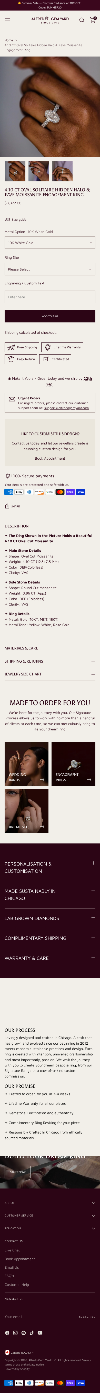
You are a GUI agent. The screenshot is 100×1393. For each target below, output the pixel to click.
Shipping (11, 332)
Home (9, 40)
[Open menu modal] (7, 20)
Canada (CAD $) (21, 1352)
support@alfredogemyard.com (66, 408)
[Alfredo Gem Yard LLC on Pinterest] (24, 1333)
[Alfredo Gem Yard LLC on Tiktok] (32, 1333)
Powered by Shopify (17, 1368)
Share (15, 506)
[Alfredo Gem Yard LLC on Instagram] (16, 1333)
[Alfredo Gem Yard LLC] (50, 20)
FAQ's (9, 1276)
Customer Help (17, 1284)
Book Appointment (50, 458)
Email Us (12, 1267)
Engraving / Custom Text (24, 283)
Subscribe (87, 1316)
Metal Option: (29, 231)
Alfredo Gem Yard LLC (42, 1360)
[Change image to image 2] (38, 171)
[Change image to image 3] (62, 171)
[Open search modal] (81, 20)
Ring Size (12, 257)
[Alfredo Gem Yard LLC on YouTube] (40, 1333)
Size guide (19, 219)
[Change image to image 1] (15, 171)
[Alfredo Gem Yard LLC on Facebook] (8, 1333)
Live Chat (12, 1250)
